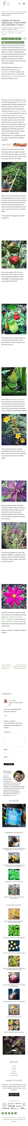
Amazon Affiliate (22, 1117)
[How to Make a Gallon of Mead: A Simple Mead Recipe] (14, 978)
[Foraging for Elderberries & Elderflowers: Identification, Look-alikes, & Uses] (14, 842)
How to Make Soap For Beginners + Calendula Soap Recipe (14, 921)
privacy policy (11, 32)
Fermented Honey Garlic (14, 1017)
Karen (10, 700)
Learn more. (13, 795)
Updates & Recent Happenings (13, 11)
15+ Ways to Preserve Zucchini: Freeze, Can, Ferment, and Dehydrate (14, 865)
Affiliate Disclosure (13, 1117)
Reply (5, 715)
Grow (14, 1066)
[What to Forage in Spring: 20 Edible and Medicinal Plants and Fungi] (14, 962)
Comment (7, 732)
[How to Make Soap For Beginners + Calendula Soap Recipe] (14, 914)
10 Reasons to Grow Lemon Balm (14, 881)
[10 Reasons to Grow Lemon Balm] (14, 875)
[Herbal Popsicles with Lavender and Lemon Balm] (14, 890)
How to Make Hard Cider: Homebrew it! (14, 1001)
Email (6, 757)
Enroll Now (14, 1094)
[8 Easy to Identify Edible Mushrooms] (14, 1025)
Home (2, 11)
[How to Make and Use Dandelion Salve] (14, 946)
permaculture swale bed (16, 399)
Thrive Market (21, 102)
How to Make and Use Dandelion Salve (14, 953)
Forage (14, 1068)
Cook (14, 1069)
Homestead (14, 1075)
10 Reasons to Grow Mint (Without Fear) (14, 937)
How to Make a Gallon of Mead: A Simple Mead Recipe (14, 985)
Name (6, 749)
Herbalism (14, 1073)
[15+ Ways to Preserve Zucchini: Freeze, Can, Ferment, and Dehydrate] (14, 858)
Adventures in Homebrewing (14, 76)
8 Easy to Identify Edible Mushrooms (14, 1032)
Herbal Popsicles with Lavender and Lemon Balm (14, 897)
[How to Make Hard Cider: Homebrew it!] (14, 995)
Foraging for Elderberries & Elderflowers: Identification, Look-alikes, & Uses (14, 849)
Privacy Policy (5, 1117)
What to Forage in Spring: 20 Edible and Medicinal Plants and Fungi (14, 969)
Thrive (17, 115)
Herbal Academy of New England (12, 621)
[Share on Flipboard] (18, 39)
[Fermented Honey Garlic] (14, 1010)
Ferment (14, 1071)
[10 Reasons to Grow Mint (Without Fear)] (14, 931)
